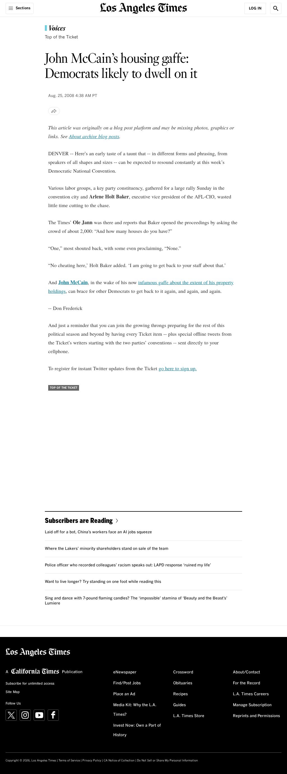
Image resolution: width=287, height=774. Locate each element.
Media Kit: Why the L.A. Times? (134, 710)
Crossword (183, 672)
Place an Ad (124, 694)
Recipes (180, 694)
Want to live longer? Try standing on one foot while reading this (103, 582)
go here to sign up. (178, 368)
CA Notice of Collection (119, 760)
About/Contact (246, 672)
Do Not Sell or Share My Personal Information (167, 760)
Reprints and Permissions (256, 716)
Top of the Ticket (61, 37)
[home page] (143, 7)
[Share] (54, 111)
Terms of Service (69, 760)
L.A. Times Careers (251, 694)
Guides (179, 705)
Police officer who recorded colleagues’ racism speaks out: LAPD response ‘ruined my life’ (128, 565)
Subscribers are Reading (79, 520)
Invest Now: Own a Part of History (137, 730)
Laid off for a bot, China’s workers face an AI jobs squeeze (98, 532)
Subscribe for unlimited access (30, 683)
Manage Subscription (252, 705)
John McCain (73, 282)
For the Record (246, 683)
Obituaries (182, 683)
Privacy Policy (91, 760)
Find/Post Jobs (127, 683)
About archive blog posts (94, 136)
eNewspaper (124, 672)
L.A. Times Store (188, 716)
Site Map (13, 692)
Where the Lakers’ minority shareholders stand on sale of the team (106, 549)
